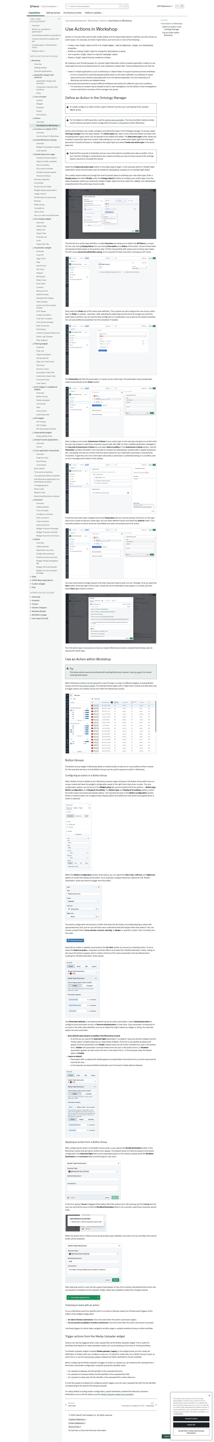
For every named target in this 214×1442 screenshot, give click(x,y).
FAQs (38, 93)
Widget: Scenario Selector (47, 532)
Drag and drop (42, 458)
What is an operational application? (41, 30)
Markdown (40, 277)
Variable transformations (46, 158)
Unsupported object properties (47, 476)
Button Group (42, 397)
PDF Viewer (41, 311)
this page (137, 672)
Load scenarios (42, 521)
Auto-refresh (39, 469)
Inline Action (41, 411)
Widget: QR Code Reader (46, 567)
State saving (39, 205)
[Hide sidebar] (59, 18)
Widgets (39, 104)
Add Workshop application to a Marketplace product (47, 480)
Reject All (191, 1425)
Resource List (42, 291)
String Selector (42, 358)
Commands (41, 465)
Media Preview (42, 294)
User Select (41, 383)
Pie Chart (40, 269)
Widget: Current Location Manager (46, 572)
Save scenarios (42, 518)
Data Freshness (42, 326)
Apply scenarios (42, 525)
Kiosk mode (39, 489)
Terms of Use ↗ (75, 1427)
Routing (37, 201)
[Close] (209, 1395)
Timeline (39, 287)
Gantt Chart (41, 266)
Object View (41, 233)
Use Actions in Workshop (47, 125)
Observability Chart (44, 436)
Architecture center (72, 13)
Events (39, 111)
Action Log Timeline (44, 337)
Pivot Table (40, 284)
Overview (35, 26)
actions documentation (114, 120)
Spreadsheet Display (45, 298)
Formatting (38, 183)
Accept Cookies (191, 1418)
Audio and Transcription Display (46, 307)
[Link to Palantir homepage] (34, 6)
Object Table (41, 226)
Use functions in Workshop (47, 136)
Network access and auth (47, 557)
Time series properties (43, 472)
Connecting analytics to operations (46, 35)
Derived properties (41, 179)
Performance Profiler (42, 187)
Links (38, 241)
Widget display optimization (45, 190)
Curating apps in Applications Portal (44, 46)
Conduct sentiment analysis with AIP (45, 40)
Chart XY (40, 255)
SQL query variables (44, 169)
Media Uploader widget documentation (117, 1394)
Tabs (38, 407)
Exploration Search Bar (46, 376)
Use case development (75, 21)
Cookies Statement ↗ (77, 1419)
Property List (41, 237)
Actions (103, 21)
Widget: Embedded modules (48, 147)
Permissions (41, 115)
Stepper (39, 273)
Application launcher (45, 550)
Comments (41, 404)
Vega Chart (40, 259)
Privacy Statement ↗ (77, 1423)
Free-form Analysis (44, 319)
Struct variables (42, 165)
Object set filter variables (46, 161)
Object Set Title (42, 244)
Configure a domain (44, 514)
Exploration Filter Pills (45, 373)
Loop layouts (41, 151)
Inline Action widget (87, 686)
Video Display (41, 302)
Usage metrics (40, 194)
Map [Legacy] (41, 340)
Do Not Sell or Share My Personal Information (191, 1432)
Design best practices (45, 554)
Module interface (43, 176)
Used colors (39, 212)
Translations (39, 208)
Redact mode (39, 493)
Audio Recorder (42, 415)
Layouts (39, 100)
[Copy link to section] (64, 29)
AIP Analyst (41, 422)
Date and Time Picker (45, 362)
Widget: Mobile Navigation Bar (47, 562)
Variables (40, 108)
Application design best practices (46, 82)
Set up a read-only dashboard (46, 215)
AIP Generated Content (46, 429)
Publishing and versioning (45, 197)
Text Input (40, 365)
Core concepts (42, 510)
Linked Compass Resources (48, 333)
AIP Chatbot (41, 425)
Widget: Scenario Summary (47, 536)
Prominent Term (43, 380)
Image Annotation (43, 315)
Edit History (41, 329)
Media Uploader (43, 400)
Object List (40, 230)
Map (38, 262)
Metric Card (41, 280)
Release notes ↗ (38, 51)
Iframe (39, 447)
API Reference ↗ (164, 6)
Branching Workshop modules (46, 496)
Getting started (53, 13)
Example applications (43, 71)
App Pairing (41, 461)
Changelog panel (41, 485)
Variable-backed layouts (46, 172)
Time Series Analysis (44, 322)
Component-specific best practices (47, 88)
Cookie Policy (178, 1414)
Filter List (40, 351)
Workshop (93, 21)
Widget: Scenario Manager (47, 529)
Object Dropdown (43, 355)
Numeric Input (42, 369)
